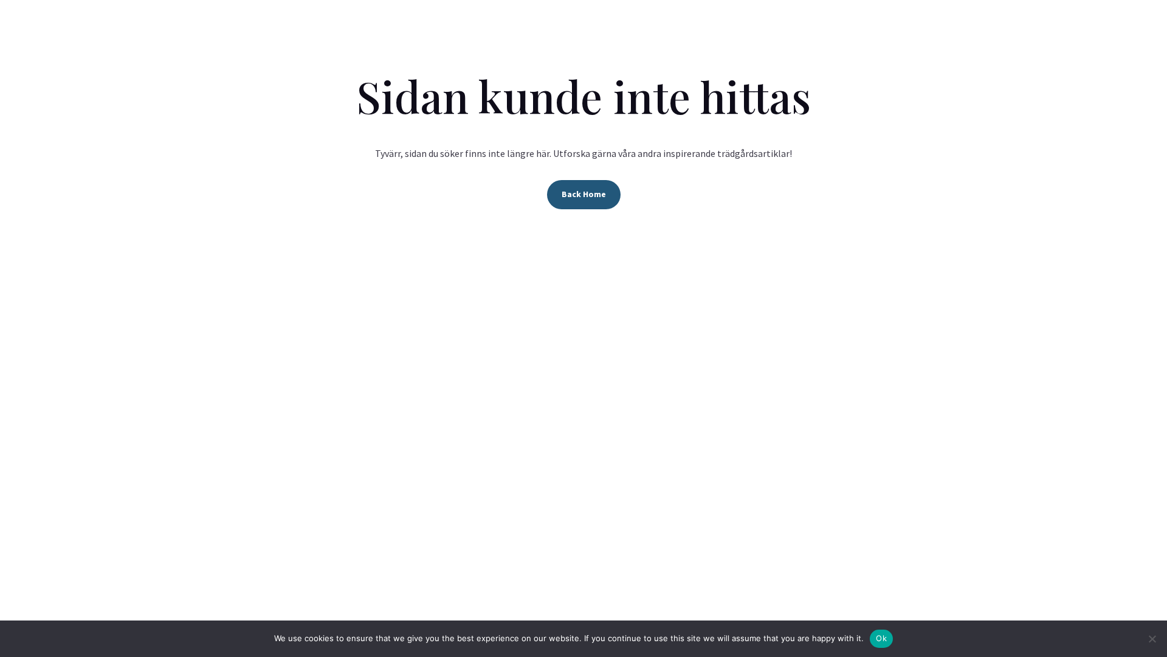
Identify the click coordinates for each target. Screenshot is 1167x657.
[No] (1152, 639)
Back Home (584, 194)
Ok (881, 638)
